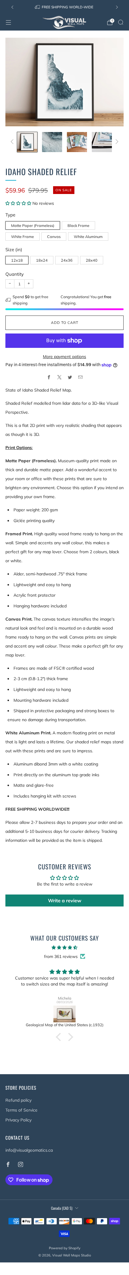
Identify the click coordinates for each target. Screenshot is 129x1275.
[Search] (121, 22)
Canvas (54, 236)
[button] (18, 203)
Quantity (14, 274)
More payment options (64, 356)
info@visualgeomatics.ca (29, 1150)
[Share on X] (59, 377)
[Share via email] (80, 377)
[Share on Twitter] (70, 377)
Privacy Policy (18, 1120)
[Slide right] (116, 142)
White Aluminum (88, 236)
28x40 (92, 260)
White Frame (22, 236)
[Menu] (8, 22)
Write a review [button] (64, 900)
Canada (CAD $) (61, 1208)
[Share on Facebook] (49, 377)
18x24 (42, 260)
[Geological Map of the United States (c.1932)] (64, 1014)
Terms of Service (21, 1110)
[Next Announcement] (117, 7)
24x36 (67, 260)
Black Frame (78, 225)
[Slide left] (13, 142)
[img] (64, 947)
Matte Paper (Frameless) (32, 225)
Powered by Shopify (64, 1248)
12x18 (17, 260)
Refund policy (18, 1100)
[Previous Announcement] (12, 7)
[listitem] (64, 7)
